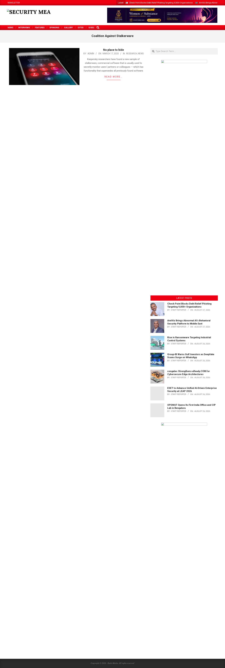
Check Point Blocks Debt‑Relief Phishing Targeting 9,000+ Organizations (161, 3)
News (141, 53)
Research (131, 53)
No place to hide (113, 49)
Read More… (113, 76)
